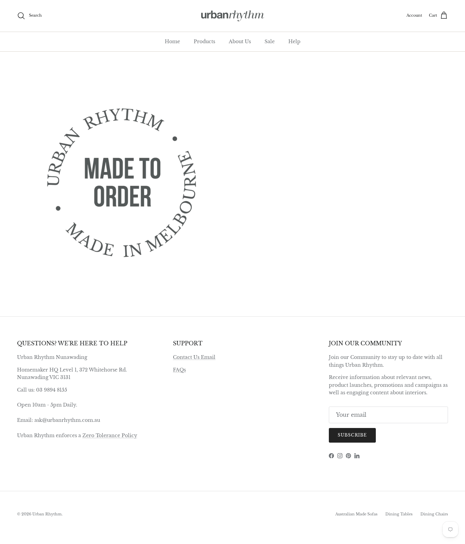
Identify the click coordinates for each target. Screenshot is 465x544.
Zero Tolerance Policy (109, 435)
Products (204, 41)
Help (294, 41)
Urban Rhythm (47, 514)
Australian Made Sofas (356, 514)
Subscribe (352, 435)
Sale (269, 41)
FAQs (179, 370)
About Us (240, 41)
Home (172, 41)
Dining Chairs (434, 514)
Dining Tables (399, 514)
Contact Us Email (194, 357)
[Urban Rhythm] (232, 16)
